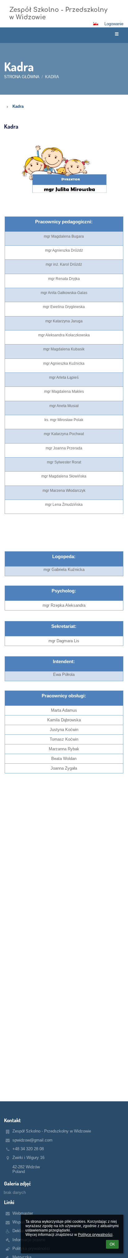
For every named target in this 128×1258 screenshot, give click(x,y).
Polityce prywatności (95, 1234)
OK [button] (112, 1244)
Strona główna (21, 76)
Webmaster (22, 1213)
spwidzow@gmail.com (32, 1140)
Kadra (52, 76)
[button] (95, 23)
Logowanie (113, 23)
